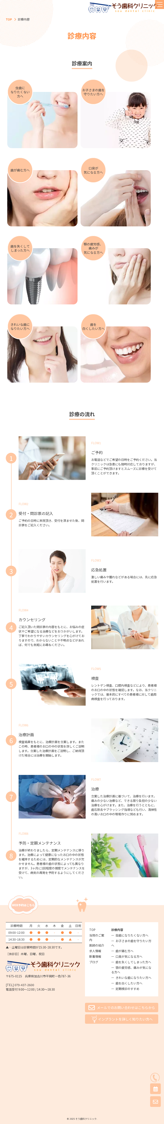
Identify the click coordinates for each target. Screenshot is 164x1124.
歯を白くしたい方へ (129, 983)
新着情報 (95, 956)
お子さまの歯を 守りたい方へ (93, 92)
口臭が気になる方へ (129, 956)
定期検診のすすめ (127, 989)
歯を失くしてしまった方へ (133, 962)
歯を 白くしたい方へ (93, 326)
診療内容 (117, 930)
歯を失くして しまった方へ (20, 248)
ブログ (93, 962)
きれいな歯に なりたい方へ (20, 326)
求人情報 (95, 951)
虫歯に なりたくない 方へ (20, 92)
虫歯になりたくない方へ (132, 935)
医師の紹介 (96, 945)
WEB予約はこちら (23, 905)
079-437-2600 (24, 985)
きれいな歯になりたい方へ (133, 977)
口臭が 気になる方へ (93, 170)
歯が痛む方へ (20, 170)
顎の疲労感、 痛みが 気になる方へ (93, 248)
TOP (9, 19)
